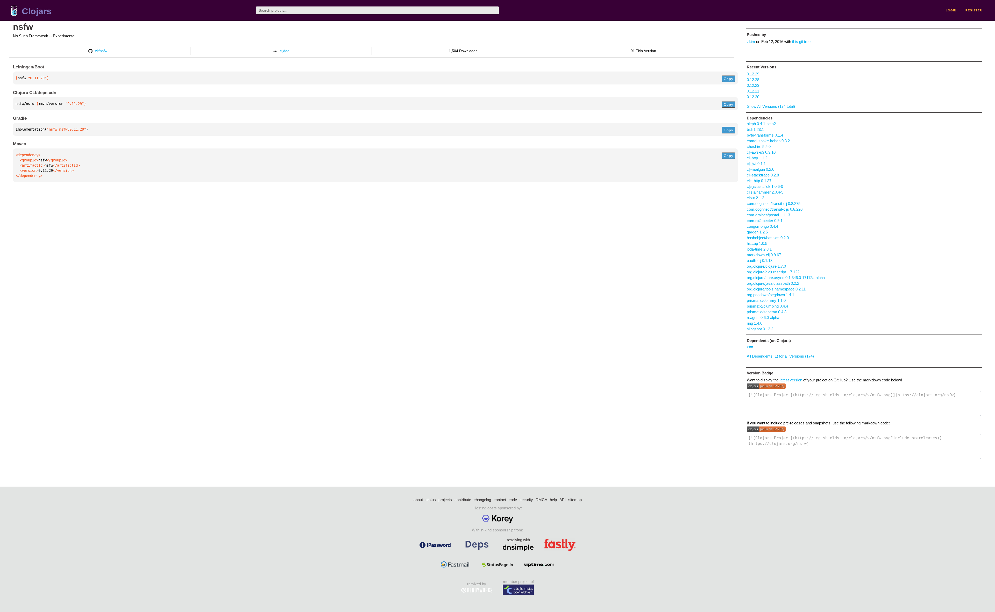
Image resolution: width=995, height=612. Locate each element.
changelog (482, 499)
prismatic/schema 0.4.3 (766, 312)
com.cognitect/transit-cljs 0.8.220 (774, 209)
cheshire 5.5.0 (759, 146)
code (513, 499)
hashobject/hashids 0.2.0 (768, 238)
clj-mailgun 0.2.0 (760, 169)
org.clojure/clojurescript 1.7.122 (773, 272)
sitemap (575, 499)
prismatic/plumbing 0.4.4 (767, 306)
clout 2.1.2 (755, 198)
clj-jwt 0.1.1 (756, 163)
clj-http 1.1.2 (757, 158)
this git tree (801, 41)
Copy (728, 79)
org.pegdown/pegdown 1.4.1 (770, 295)
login (951, 10)
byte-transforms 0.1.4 (765, 135)
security (526, 499)
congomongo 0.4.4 (762, 226)
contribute (462, 499)
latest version (791, 380)
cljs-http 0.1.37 (759, 181)
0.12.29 (753, 74)
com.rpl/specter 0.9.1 (765, 220)
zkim (751, 41)
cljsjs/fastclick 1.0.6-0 (765, 186)
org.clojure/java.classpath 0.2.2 (773, 283)
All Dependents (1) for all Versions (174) (780, 356)
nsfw (23, 27)
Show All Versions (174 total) (771, 106)
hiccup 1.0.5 (757, 243)
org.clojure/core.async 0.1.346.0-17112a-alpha (786, 277)
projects (445, 499)
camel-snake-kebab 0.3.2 (768, 141)
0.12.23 (753, 85)
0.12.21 (753, 91)
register (973, 10)
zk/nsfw (101, 51)
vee (750, 346)
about (418, 499)
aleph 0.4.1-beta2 (761, 124)
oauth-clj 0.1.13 (759, 260)
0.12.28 (753, 79)
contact (500, 499)
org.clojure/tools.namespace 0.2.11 (776, 289)
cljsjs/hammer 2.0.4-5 (765, 192)
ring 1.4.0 (754, 323)
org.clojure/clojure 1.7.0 (766, 266)
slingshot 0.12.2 (760, 329)
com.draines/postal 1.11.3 (768, 215)
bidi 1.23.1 (755, 129)
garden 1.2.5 (757, 232)
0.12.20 (753, 97)
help (553, 499)
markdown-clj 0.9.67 (764, 255)
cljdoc (284, 51)
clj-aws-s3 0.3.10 (761, 152)
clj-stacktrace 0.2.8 (763, 175)
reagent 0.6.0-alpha (763, 317)
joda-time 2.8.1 (759, 249)
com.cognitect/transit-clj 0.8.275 (773, 203)
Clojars (37, 11)
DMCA (541, 499)
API (562, 499)
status (430, 499)
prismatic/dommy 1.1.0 (766, 300)
